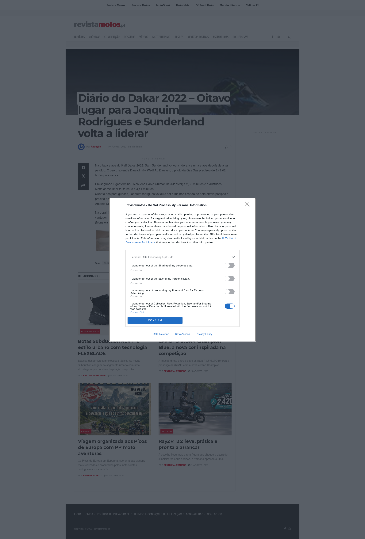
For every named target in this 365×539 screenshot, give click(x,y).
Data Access (182, 333)
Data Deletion (161, 333)
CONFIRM (155, 320)
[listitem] (182, 257)
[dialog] (182, 269)
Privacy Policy (204, 333)
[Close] (248, 205)
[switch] (230, 265)
